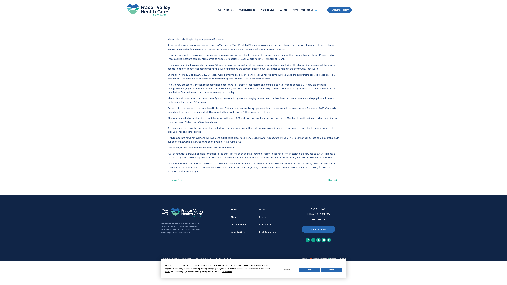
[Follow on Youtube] (324, 240)
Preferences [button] (227, 272)
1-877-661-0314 (322, 214)
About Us (229, 9)
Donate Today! (340, 9)
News (295, 9)
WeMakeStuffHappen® (321, 259)
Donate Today (318, 229)
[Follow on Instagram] (308, 240)
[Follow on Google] (329, 240)
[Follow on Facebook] (313, 240)
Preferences (287, 270)
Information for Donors (338, 259)
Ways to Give (267, 9)
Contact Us (307, 9)
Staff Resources (267, 232)
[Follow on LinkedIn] (318, 240)
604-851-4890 (318, 209)
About (234, 217)
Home (218, 9)
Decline (310, 270)
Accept (331, 270)
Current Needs (247, 9)
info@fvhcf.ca (318, 219)
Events (283, 9)
